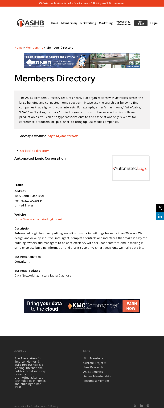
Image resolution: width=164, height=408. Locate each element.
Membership (34, 47)
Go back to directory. (34, 151)
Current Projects (94, 362)
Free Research (93, 367)
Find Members (93, 358)
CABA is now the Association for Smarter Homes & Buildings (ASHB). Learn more (82, 3)
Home (18, 47)
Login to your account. (63, 136)
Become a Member (96, 380)
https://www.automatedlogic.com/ (38, 219)
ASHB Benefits (93, 371)
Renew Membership (97, 376)
